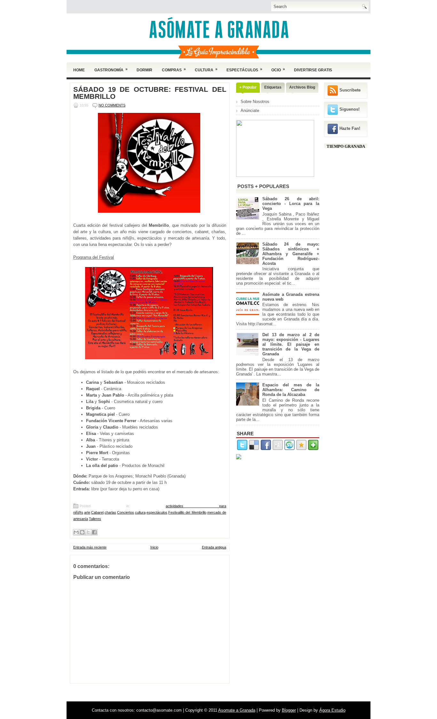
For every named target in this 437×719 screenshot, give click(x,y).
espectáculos (157, 512)
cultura (140, 512)
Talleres (95, 519)
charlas (110, 512)
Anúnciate (250, 110)
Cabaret (97, 512)
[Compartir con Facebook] (94, 532)
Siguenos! (349, 109)
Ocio (278, 69)
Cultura (206, 69)
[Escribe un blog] (82, 532)
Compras (174, 69)
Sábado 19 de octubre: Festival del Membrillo (149, 93)
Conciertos (125, 512)
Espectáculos (244, 69)
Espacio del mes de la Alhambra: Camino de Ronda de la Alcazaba (290, 390)
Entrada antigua (214, 547)
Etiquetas (273, 87)
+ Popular (248, 87)
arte (87, 512)
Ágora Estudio (332, 710)
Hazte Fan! (349, 128)
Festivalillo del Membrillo (187, 512)
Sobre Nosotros (255, 101)
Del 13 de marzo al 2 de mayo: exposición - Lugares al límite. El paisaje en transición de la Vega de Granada (290, 344)
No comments (112, 105)
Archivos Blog (302, 87)
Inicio (154, 547)
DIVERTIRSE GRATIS (313, 70)
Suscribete (350, 90)
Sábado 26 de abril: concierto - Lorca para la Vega (290, 203)
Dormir (144, 70)
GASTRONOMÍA (111, 69)
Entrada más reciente (90, 547)
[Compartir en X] (88, 532)
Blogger (289, 710)
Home (79, 70)
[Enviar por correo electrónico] (76, 532)
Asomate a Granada (236, 710)
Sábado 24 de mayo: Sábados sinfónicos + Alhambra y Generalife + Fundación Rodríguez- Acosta (290, 254)
